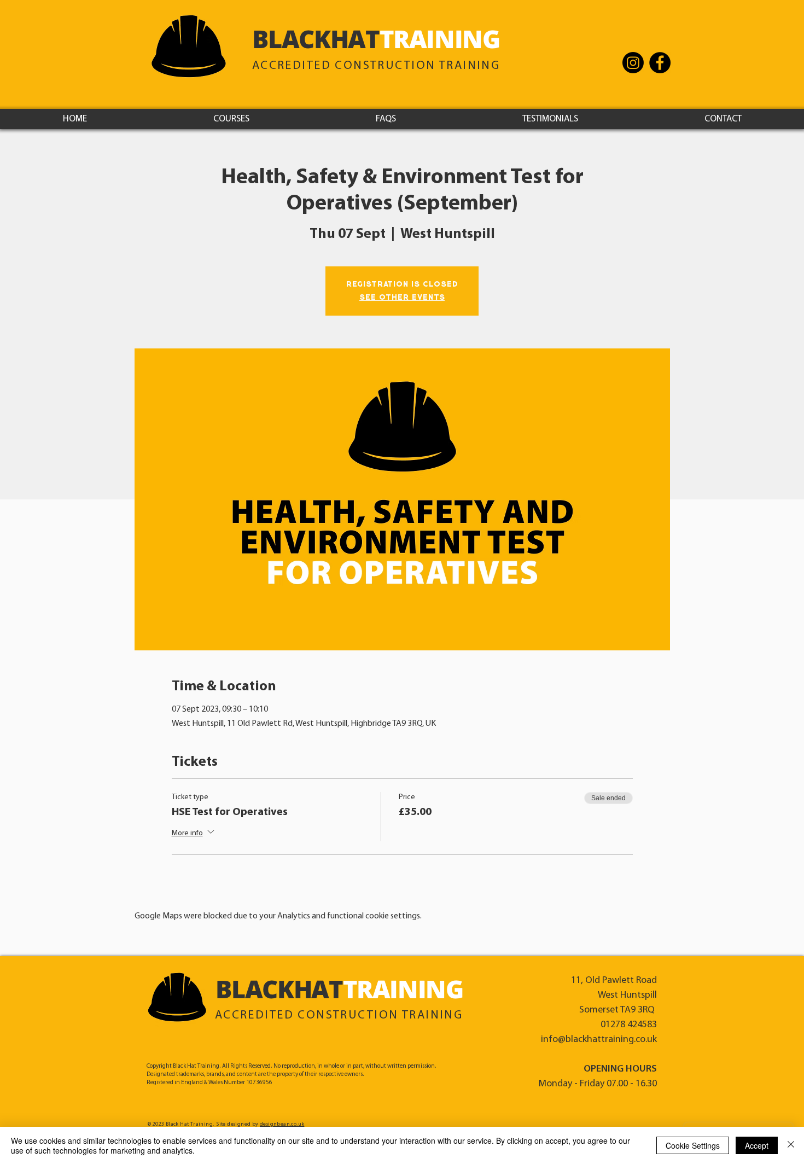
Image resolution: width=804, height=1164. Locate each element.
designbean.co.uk (282, 1124)
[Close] (790, 1145)
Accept (756, 1145)
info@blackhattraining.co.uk (599, 1040)
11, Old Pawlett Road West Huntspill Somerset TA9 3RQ (614, 995)
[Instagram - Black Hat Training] (633, 62)
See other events (402, 297)
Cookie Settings (693, 1145)
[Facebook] (660, 62)
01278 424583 (629, 1025)
